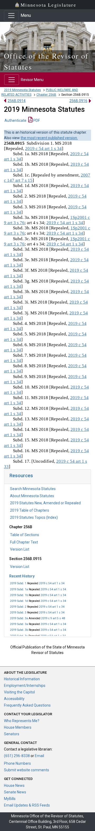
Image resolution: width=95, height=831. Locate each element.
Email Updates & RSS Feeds (27, 805)
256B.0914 (17, 101)
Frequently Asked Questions (27, 705)
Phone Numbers (17, 763)
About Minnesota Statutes (32, 496)
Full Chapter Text (24, 542)
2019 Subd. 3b (19, 630)
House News (14, 785)
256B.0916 (78, 101)
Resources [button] (21, 475)
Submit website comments (26, 770)
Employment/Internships (24, 685)
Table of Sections (24, 535)
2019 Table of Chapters (29, 510)
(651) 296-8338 (17, 756)
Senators (11, 734)
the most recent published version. (49, 138)
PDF (36, 120)
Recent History (22, 576)
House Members (17, 727)
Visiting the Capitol (19, 692)
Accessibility (14, 699)
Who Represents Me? (21, 721)
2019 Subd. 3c (19, 636)
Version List (19, 549)
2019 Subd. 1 (18, 583)
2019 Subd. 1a (19, 589)
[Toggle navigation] (11, 15)
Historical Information (22, 679)
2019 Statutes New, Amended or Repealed (45, 503)
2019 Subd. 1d (19, 601)
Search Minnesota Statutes (33, 489)
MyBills (10, 799)
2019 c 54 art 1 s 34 (51, 583)
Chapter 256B (46, 95)
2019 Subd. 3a (19, 618)
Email (39, 756)
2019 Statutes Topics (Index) (34, 517)
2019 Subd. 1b (19, 595)
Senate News (15, 792)
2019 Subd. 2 (18, 606)
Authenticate (15, 120)
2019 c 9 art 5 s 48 (53, 618)
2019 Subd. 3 (18, 612)
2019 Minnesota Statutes (22, 90)
